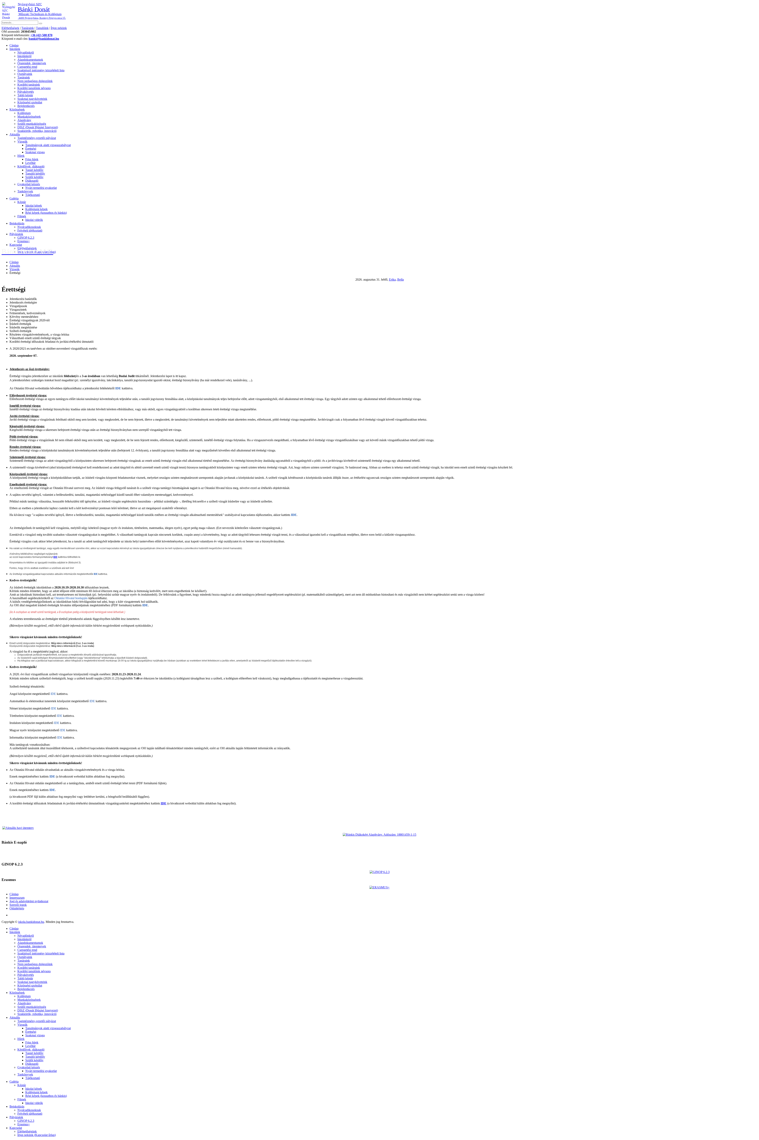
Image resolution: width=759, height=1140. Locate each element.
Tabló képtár (25, 95)
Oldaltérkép (16, 908)
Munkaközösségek (29, 116)
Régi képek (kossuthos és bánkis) (46, 212)
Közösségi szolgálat (29, 102)
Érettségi (30, 148)
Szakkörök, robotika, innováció (37, 130)
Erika (392, 279)
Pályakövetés (25, 91)
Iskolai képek (33, 205)
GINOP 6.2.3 (25, 237)
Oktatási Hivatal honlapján (71, 598)
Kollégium (24, 113)
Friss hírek (31, 159)
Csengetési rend (27, 66)
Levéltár (30, 163)
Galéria (14, 198)
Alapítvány (24, 120)
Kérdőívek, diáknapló (30, 166)
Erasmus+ (23, 241)
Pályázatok (16, 234)
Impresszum (17, 897)
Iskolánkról (24, 56)
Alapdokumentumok (30, 59)
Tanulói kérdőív (35, 173)
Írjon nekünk (59, 28)
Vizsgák (22, 141)
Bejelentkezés (26, 106)
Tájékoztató (32, 195)
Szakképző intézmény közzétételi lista (40, 70)
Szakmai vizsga (35, 152)
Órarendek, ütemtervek (31, 63)
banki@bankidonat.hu (44, 38)
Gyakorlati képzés (28, 184)
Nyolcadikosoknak (29, 227)
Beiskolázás (16, 223)
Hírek (21, 155)
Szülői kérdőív (34, 177)
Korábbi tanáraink (28, 84)
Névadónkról (25, 52)
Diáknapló (31, 180)
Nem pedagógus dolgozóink (35, 81)
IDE (118, 388)
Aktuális (14, 134)
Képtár (21, 202)
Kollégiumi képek (36, 209)
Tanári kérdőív (34, 170)
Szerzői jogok (18, 904)
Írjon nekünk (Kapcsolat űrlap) (36, 1135)
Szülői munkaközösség (31, 123)
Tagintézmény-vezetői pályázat (36, 138)
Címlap (14, 45)
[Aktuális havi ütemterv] (18, 828)
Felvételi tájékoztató (29, 230)
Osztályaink (24, 74)
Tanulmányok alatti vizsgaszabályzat (48, 145)
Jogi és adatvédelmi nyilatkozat (28, 901)
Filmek (21, 216)
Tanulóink (42, 28)
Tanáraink (27, 28)
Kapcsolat (15, 244)
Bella (400, 279)
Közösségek (17, 109)
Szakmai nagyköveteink (32, 98)
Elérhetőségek (10, 28)
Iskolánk (14, 49)
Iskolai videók (34, 219)
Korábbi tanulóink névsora (34, 88)
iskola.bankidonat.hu (31, 921)
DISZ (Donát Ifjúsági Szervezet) (37, 127)
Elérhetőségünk (27, 1131)
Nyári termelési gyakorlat (41, 187)
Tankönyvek (25, 191)
